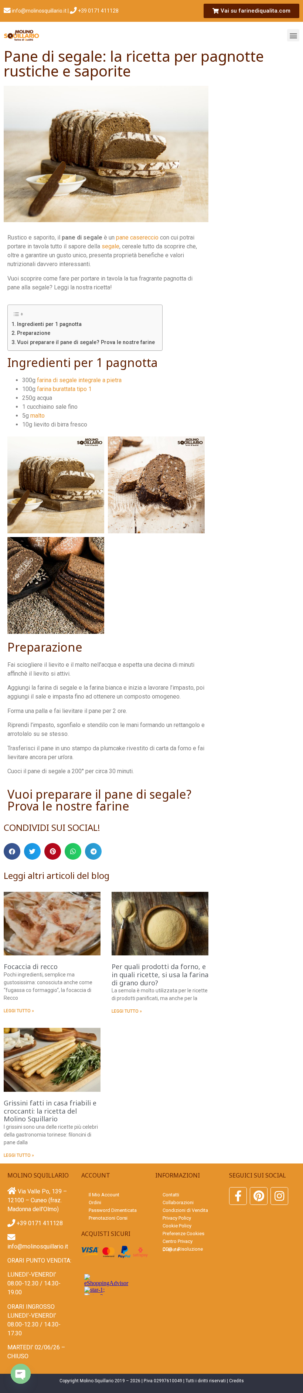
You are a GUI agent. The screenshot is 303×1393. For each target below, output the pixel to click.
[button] (293, 35)
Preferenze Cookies (183, 1233)
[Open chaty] (21, 1374)
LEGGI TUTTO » (19, 1010)
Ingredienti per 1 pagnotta (49, 324)
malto (37, 415)
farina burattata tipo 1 (64, 389)
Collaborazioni (178, 1202)
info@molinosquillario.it (39, 11)
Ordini (95, 1202)
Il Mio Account (104, 1194)
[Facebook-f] (238, 1196)
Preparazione (33, 333)
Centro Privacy (178, 1241)
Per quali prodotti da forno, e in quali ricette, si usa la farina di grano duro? (160, 974)
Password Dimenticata (113, 1210)
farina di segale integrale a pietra (79, 380)
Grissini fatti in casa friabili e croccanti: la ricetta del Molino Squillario (50, 1110)
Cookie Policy (177, 1226)
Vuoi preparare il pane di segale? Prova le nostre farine (86, 342)
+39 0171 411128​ (98, 11)
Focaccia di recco (31, 966)
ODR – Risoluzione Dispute (183, 1249)
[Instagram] (279, 1196)
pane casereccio (137, 237)
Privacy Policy (177, 1218)
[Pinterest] (259, 1196)
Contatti (171, 1194)
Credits (236, 1380)
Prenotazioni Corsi (108, 1218)
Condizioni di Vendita (185, 1210)
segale (110, 246)
